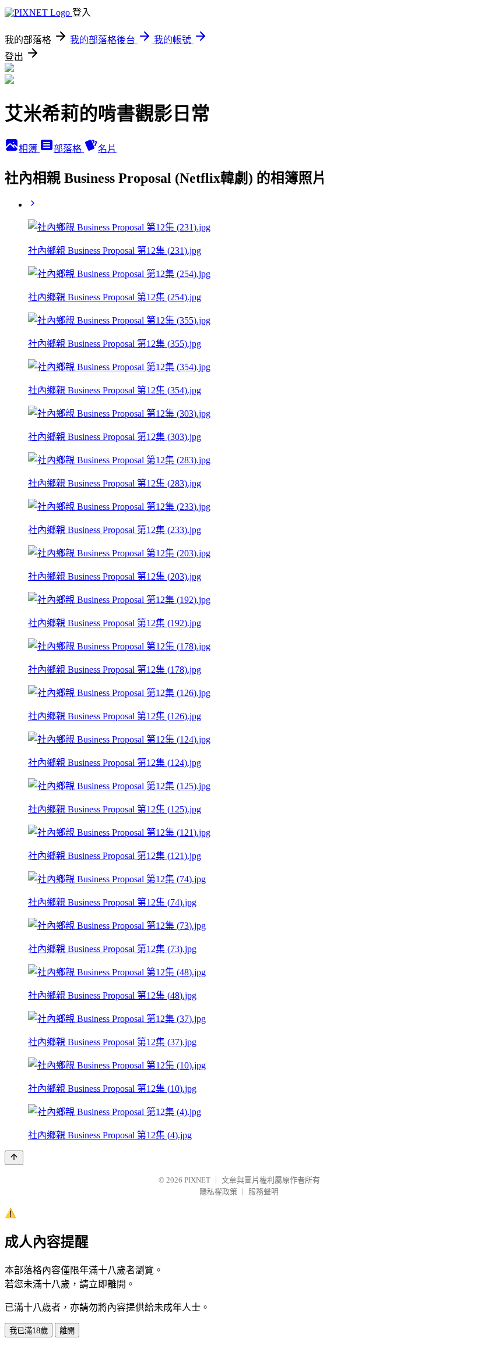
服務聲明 (263, 1191)
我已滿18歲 (28, 1330)
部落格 (69, 149)
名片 (107, 149)
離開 (67, 1330)
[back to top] (14, 1158)
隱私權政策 (218, 1191)
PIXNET (197, 1180)
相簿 (29, 149)
